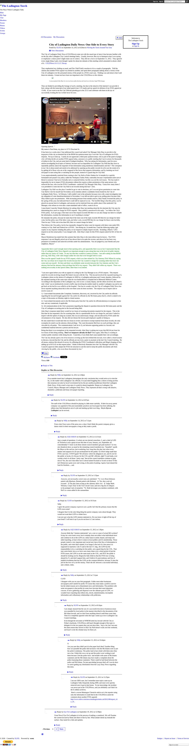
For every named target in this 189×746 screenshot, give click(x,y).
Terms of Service (183, 738)
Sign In (161, 1)
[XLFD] (44, 49)
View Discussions (57, 51)
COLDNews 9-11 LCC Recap (56, 63)
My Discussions (58, 37)
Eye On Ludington (70, 712)
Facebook (56, 357)
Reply (51, 395)
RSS (43, 734)
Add (120, 38)
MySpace (47, 357)
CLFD (69, 501)
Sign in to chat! (173, 744)
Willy (59, 375)
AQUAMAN (71, 437)
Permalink (49, 375)
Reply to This (46, 366)
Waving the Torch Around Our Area (99, 47)
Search (187, 1)
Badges (159, 738)
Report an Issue (169, 738)
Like (46, 353)
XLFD (58, 47)
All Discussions (46, 37)
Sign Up (155, 1)
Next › (62, 729)
